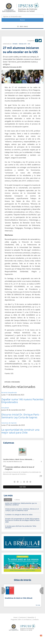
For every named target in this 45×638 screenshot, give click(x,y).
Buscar (22, 20)
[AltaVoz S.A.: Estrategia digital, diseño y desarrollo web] (41, 635)
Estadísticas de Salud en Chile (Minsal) (18, 598)
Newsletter (31, 617)
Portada (15, 44)
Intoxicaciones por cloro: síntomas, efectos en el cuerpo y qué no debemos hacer (22, 509)
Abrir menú (23, 26)
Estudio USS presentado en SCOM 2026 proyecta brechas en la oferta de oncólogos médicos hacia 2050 (22, 520)
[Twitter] (40, 40)
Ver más (38, 605)
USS (29, 44)
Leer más (22, 487)
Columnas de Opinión (9, 423)
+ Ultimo (17, 500)
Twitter (40, 40)
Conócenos (22, 617)
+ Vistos (8, 500)
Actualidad (5, 408)
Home (15, 617)
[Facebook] (36, 40)
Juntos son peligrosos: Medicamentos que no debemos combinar (21, 504)
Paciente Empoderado (9, 393)
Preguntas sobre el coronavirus (21, 620)
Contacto (36, 620)
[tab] (8, 499)
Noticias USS (22, 44)
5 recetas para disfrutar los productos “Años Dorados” (20, 527)
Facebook (36, 40)
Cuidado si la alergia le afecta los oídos (19, 515)
